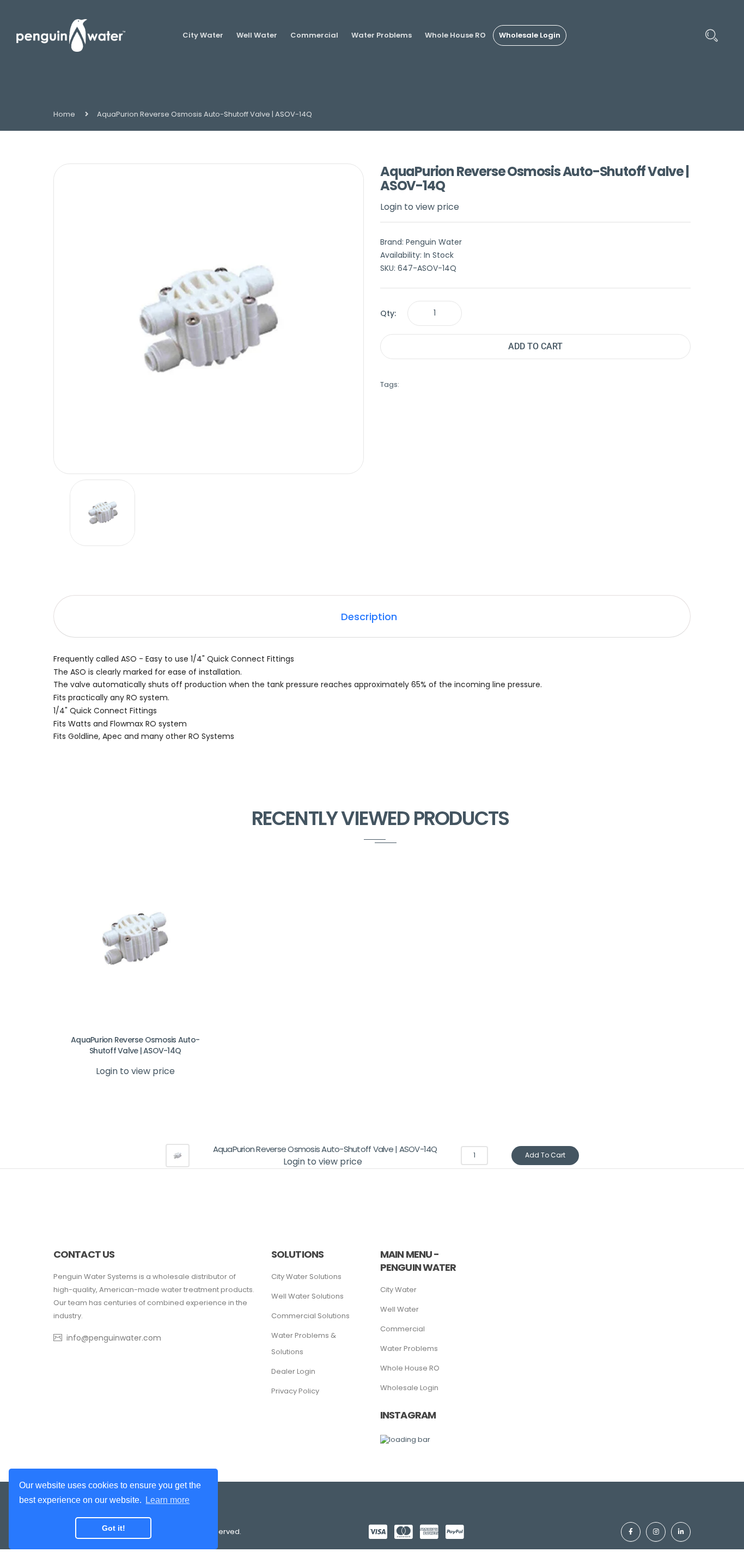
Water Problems (409, 1348)
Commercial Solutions (310, 1316)
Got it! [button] (113, 1528)
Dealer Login (293, 1371)
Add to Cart (535, 346)
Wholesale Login (409, 1388)
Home (64, 114)
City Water (398, 1289)
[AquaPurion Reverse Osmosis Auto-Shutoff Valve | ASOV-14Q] (103, 512)
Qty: (388, 313)
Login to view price (419, 207)
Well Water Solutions (307, 1296)
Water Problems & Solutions (303, 1343)
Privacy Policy (295, 1391)
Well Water (399, 1309)
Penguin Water (434, 242)
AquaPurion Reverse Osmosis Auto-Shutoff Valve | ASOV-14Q (135, 1045)
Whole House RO (410, 1368)
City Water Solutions (306, 1276)
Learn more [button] (167, 1500)
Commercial (402, 1329)
